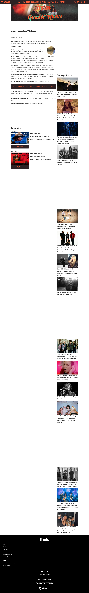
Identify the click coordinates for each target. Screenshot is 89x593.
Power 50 (64, 2)
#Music (52, 139)
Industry (35, 2)
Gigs (56, 2)
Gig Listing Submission (7, 565)
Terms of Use (5, 551)
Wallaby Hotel (34, 136)
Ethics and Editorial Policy (7, 554)
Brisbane (42, 157)
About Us (4, 546)
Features (26, 2)
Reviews (50, 2)
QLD (47, 136)
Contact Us (5, 567)
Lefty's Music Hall (35, 157)
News (19, 2)
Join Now (52, 86)
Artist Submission (27, 34)
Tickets (20, 147)
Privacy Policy (5, 549)
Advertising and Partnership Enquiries (10, 562)
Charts (43, 2)
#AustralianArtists (41, 139)
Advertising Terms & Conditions (9, 556)
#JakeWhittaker (33, 139)
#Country (48, 139)
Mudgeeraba (42, 136)
